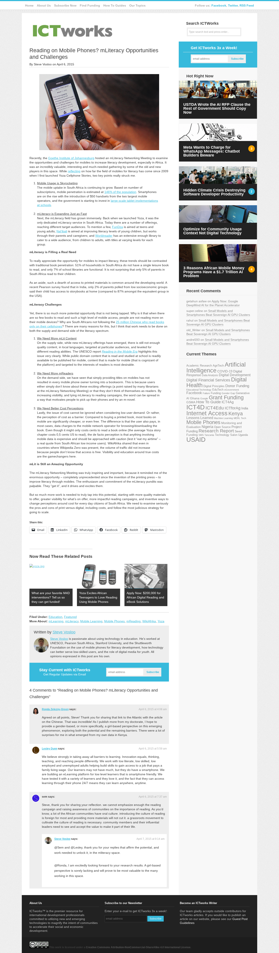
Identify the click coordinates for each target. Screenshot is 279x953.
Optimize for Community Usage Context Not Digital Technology (212, 231)
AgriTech (218, 365)
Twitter (233, 5)
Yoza (161, 621)
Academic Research (199, 365)
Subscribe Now (65, 5)
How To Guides (114, 5)
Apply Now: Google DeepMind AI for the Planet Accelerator (213, 303)
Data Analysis (210, 375)
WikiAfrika (149, 621)
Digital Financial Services (208, 380)
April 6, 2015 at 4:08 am (153, 709)
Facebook (218, 5)
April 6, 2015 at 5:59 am (153, 748)
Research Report (216, 430)
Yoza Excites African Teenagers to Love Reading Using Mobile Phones (98, 597)
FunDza (117, 227)
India (244, 408)
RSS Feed (247, 5)
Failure (206, 393)
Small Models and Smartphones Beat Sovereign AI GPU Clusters (218, 313)
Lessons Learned (199, 418)
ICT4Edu (215, 407)
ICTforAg (232, 408)
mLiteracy (71, 621)
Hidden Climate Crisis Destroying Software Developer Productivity (214, 192)
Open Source (222, 427)
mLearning (56, 621)
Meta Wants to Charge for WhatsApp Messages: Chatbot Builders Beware (211, 151)
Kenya (235, 413)
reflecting (74, 171)
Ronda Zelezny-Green (55, 709)
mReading (133, 621)
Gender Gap (228, 393)
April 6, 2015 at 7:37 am (153, 796)
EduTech (217, 389)
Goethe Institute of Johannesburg (71, 158)
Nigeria (207, 426)
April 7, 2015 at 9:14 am (150, 838)
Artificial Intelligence (216, 367)
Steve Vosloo (64, 632)
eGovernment (231, 389)
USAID (196, 439)
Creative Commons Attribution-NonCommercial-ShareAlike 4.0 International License (138, 947)
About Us (44, 5)
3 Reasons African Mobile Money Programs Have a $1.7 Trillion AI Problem (213, 272)
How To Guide (208, 402)
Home (29, 5)
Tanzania (209, 435)
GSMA (190, 402)
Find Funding (90, 5)
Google (204, 398)
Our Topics (137, 5)
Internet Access (207, 413)
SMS (201, 435)
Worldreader (103, 235)
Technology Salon (226, 435)
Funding (216, 393)
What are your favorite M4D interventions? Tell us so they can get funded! (51, 597)
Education (55, 617)
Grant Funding (226, 397)
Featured (70, 617)
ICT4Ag (228, 402)
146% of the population (120, 192)
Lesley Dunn (49, 748)
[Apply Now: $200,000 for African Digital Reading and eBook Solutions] (146, 576)
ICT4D (195, 407)
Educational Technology (198, 389)
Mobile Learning (91, 621)
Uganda (243, 435)
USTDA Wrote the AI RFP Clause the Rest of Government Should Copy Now (216, 108)
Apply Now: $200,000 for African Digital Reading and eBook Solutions (145, 597)
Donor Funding (237, 386)
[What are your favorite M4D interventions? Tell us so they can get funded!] (51, 576)
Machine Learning (223, 418)
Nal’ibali (61, 231)
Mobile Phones (114, 621)
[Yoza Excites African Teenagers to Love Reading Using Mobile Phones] (98, 576)
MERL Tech (240, 418)
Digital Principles (214, 386)
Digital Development (234, 375)
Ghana (194, 398)
